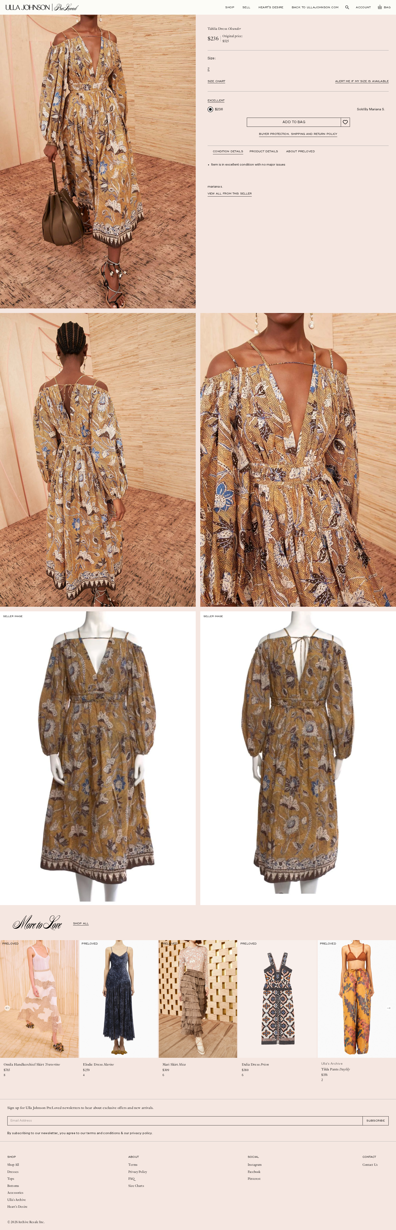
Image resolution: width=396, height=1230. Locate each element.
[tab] (231, 151)
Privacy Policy (137, 1172)
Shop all (81, 923)
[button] (216, 100)
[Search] (347, 7)
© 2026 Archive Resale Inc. (25, 1222)
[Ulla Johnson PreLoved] (42, 7)
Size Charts (136, 1186)
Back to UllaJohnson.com (315, 7)
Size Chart (216, 81)
